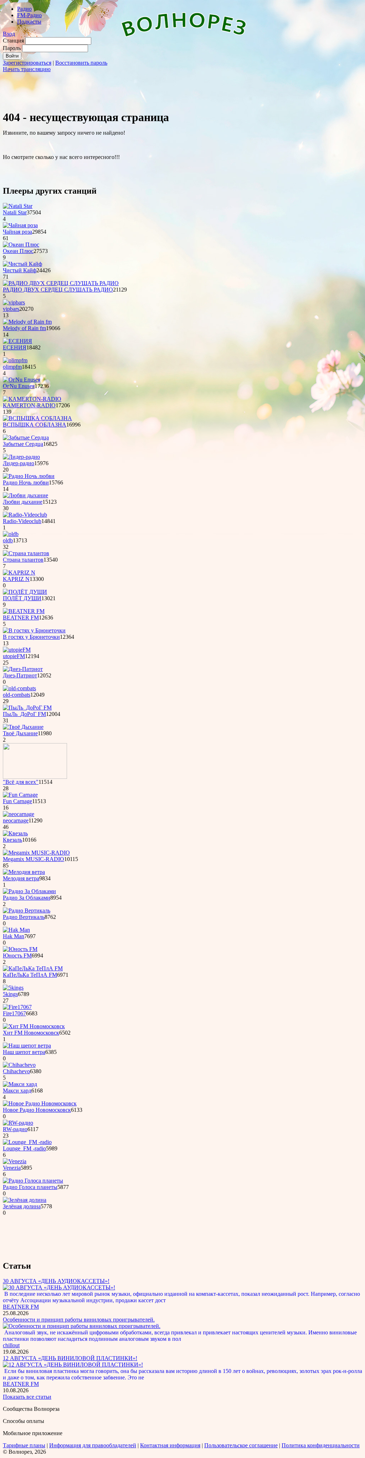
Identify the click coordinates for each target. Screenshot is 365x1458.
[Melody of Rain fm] (27, 322)
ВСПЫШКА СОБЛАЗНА (34, 425)
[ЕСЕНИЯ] (17, 341)
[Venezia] (14, 1161)
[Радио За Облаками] (29, 891)
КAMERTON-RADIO (29, 405)
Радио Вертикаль (24, 917)
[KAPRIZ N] (19, 572)
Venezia (12, 1168)
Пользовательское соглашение (241, 1445)
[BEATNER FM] (24, 611)
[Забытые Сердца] (26, 437)
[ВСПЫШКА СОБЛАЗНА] (37, 418)
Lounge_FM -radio (24, 1148)
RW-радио (15, 1129)
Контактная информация (170, 1445)
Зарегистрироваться (27, 63)
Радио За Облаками (26, 898)
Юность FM (17, 955)
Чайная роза (17, 232)
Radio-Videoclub (22, 521)
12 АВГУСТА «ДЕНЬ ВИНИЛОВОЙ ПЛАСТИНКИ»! (70, 1358)
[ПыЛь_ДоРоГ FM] (27, 708)
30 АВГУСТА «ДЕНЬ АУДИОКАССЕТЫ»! (56, 1281)
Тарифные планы (24, 1445)
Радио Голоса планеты (30, 1187)
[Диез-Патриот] (23, 669)
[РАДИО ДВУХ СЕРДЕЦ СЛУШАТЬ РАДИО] (61, 283)
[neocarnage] (18, 814)
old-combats (16, 695)
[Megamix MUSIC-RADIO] (36, 853)
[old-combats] (19, 688)
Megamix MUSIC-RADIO (33, 859)
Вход (9, 34)
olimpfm (12, 367)
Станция (13, 41)
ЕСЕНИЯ (14, 347)
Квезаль (12, 840)
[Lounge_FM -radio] (27, 1142)
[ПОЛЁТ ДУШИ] (25, 592)
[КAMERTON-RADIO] (32, 399)
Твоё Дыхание (20, 733)
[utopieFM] (17, 650)
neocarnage (16, 820)
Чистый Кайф (19, 270)
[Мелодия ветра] (24, 872)
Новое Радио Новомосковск (37, 1110)
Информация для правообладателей (92, 1445)
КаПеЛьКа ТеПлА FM (30, 975)
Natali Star (15, 212)
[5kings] (13, 988)
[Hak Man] (16, 930)
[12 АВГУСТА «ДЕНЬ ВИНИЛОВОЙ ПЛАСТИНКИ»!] (73, 1365)
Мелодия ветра (21, 878)
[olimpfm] (15, 360)
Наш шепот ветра (24, 1052)
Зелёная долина (22, 1206)
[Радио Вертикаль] (26, 910)
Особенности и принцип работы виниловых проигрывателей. (79, 1320)
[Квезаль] (15, 833)
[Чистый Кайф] (22, 264)
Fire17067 (14, 1013)
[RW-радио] (18, 1123)
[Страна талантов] (26, 553)
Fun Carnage (17, 801)
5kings (10, 994)
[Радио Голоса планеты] (33, 1181)
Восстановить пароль (81, 63)
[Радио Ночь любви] (29, 476)
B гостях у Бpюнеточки (31, 637)
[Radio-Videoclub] (25, 515)
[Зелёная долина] (24, 1200)
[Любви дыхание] (25, 495)
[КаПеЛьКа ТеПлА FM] (33, 968)
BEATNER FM (21, 617)
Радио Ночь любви (26, 482)
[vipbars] (14, 302)
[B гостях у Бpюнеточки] (34, 630)
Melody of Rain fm (24, 328)
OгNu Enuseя (19, 386)
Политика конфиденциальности (321, 1445)
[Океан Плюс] (21, 245)
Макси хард (17, 1091)
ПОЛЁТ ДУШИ (22, 598)
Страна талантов (23, 560)
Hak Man (13, 936)
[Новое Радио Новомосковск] (40, 1103)
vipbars (11, 309)
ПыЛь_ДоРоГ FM (24, 714)
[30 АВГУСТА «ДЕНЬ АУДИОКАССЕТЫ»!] (59, 1287)
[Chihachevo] (19, 1065)
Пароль (12, 48)
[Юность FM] (20, 949)
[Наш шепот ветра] (27, 1046)
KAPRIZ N (16, 579)
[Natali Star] (17, 206)
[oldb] (11, 534)
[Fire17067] (17, 1007)
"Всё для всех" (20, 782)
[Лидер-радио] (21, 457)
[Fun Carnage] (20, 795)
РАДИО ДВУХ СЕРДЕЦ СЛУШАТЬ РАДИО (58, 290)
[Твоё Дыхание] (23, 727)
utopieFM (14, 656)
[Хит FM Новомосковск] (34, 1026)
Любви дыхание (22, 502)
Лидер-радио (18, 463)
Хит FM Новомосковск (31, 1033)
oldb (8, 540)
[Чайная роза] (20, 225)
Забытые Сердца (23, 444)
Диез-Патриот (20, 675)
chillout (11, 1345)
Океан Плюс (18, 251)
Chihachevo (16, 1071)
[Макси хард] (20, 1084)
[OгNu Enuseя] (21, 380)
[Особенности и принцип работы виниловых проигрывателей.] (81, 1326)
